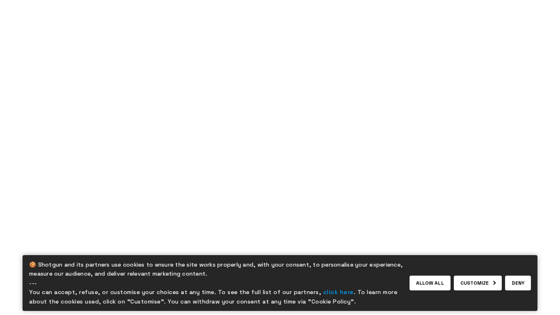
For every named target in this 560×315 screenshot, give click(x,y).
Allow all (430, 283)
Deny (518, 283)
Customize (474, 283)
